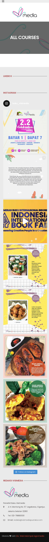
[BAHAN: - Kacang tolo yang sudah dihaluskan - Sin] (25, 311)
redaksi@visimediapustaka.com (28, 520)
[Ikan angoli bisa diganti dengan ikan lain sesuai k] (25, 356)
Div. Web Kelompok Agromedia (30, 536)
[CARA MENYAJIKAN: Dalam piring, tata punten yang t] (25, 266)
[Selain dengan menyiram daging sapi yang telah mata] (25, 446)
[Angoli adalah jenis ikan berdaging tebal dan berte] (25, 401)
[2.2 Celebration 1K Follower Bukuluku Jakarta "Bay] (25, 131)
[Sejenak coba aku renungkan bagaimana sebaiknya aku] (25, 176)
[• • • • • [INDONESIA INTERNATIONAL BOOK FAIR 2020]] (25, 221)
